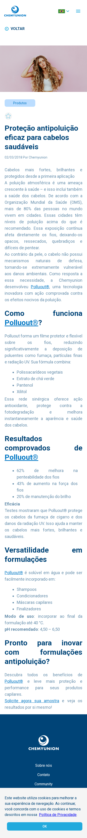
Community (44, 784)
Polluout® (40, 286)
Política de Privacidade (58, 814)
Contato (43, 775)
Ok (44, 826)
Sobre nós (43, 765)
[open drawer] (78, 11)
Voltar (18, 28)
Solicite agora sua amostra (32, 700)
